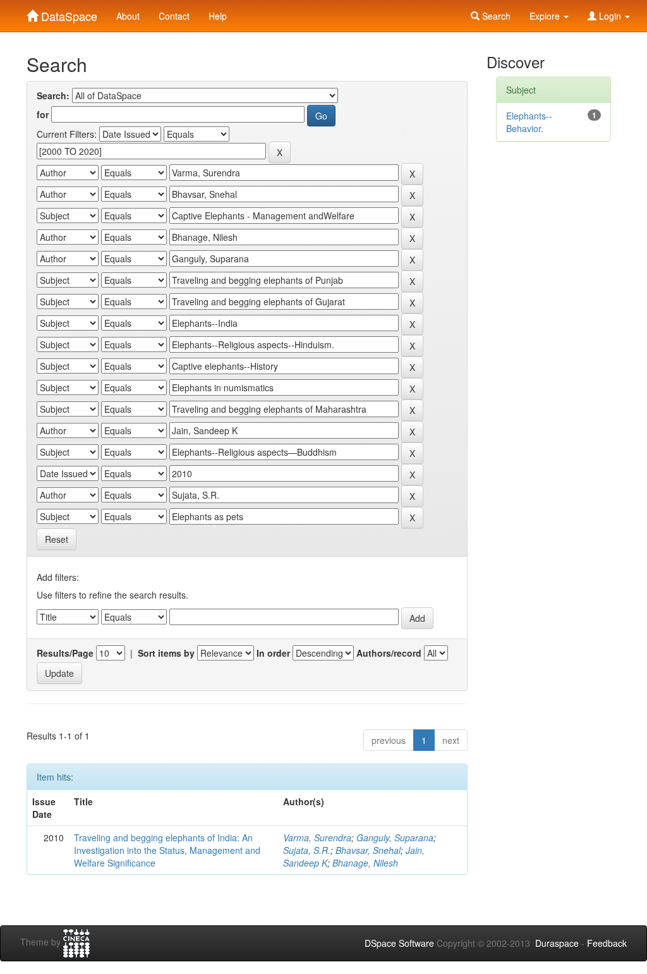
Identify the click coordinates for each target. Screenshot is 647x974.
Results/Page (65, 653)
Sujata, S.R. (306, 850)
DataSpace (67, 13)
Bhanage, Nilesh (365, 862)
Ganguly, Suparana (394, 837)
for (43, 114)
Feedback (607, 943)
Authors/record (388, 653)
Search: (53, 95)
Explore (545, 15)
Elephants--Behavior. (529, 122)
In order (273, 653)
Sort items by (166, 653)
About (128, 15)
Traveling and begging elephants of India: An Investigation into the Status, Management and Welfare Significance (167, 850)
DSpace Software (399, 943)
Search (495, 15)
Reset (56, 539)
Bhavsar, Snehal (368, 850)
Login (610, 15)
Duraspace (557, 943)
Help (218, 15)
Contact (174, 15)
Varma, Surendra (317, 837)
